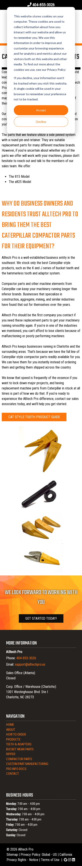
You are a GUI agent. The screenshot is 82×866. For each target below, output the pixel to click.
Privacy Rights (16, 860)
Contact (12, 774)
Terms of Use (50, 860)
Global (46, 854)
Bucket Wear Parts (20, 749)
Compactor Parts (19, 759)
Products (13, 739)
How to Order (16, 734)
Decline (41, 121)
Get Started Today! (41, 618)
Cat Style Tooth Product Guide (34, 417)
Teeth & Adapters (18, 744)
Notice (33, 860)
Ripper (10, 754)
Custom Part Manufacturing (27, 764)
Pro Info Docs (16, 769)
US (55, 854)
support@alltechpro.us (30, 664)
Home (10, 725)
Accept (41, 110)
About (10, 730)
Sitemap (12, 854)
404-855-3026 (43, 4)
